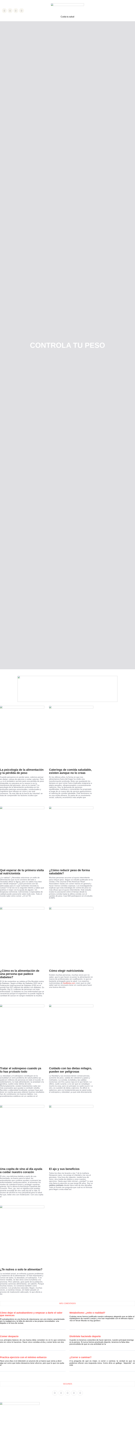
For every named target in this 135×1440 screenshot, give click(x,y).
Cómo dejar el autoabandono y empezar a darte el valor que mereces (31, 1314)
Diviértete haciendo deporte (85, 1336)
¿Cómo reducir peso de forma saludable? (69, 872)
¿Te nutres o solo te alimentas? (21, 1269)
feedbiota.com (69, 983)
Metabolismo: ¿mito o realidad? (87, 1312)
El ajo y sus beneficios (64, 1169)
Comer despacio (9, 1336)
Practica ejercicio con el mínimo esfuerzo (23, 1357)
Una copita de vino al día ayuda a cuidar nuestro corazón (21, 1170)
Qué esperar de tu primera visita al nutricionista (22, 872)
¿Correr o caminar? (80, 1357)
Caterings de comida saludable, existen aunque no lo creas (70, 771)
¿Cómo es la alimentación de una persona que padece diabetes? (19, 974)
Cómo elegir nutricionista (66, 970)
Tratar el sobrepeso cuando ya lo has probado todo (20, 1070)
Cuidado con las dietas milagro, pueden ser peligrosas (70, 1070)
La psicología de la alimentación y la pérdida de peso (22, 771)
